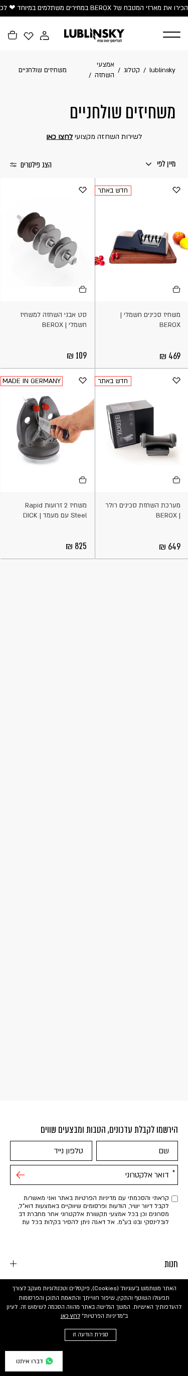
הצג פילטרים (36, 164)
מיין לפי (165, 163)
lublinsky (162, 70)
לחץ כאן (70, 1316)
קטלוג (132, 70)
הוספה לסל (175, 289)
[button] (166, 35)
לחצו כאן (59, 136)
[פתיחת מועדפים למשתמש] (29, 36)
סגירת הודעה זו (90, 1334)
